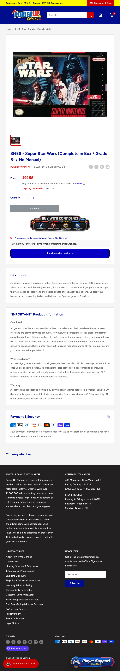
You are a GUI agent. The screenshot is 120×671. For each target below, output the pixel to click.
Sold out (34, 208)
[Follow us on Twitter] (13, 642)
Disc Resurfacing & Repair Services (24, 604)
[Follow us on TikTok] (36, 642)
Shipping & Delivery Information (23, 580)
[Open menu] (7, 15)
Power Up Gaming (20, 167)
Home (9, 29)
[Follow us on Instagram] (19, 642)
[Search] (90, 15)
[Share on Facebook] (91, 166)
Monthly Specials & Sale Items (22, 566)
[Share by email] (108, 166)
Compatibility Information (19, 590)
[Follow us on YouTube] (30, 642)
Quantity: (15, 197)
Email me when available (60, 253)
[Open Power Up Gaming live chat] (92, 662)
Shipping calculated (32, 188)
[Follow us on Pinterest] (25, 642)
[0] (112, 15)
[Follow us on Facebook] (8, 642)
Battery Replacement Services (22, 599)
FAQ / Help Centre (16, 609)
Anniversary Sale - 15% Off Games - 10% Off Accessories (34, 3)
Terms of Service (15, 618)
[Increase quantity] (41, 198)
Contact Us (12, 561)
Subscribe (75, 583)
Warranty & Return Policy (19, 585)
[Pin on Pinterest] (96, 166)
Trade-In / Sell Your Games (20, 571)
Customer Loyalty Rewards (20, 594)
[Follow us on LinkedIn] (41, 642)
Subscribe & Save (103, 3)
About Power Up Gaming (19, 556)
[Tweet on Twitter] (102, 166)
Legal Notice (12, 623)
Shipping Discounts (16, 575)
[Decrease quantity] (25, 198)
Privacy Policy (13, 613)
